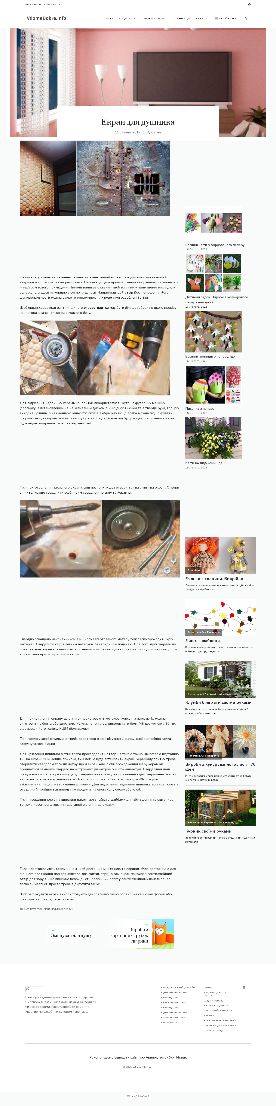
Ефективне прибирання (220, 1020)
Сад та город (213, 1000)
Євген (156, 132)
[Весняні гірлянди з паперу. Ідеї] (213, 332)
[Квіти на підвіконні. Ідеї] (213, 439)
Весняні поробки (175, 1002)
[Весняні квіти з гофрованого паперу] (213, 224)
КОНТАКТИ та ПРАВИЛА (42, 4)
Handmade (170, 1022)
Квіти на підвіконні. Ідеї (204, 463)
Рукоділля (170, 997)
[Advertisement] (100, 243)
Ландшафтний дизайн (58, 909)
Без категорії (33, 909)
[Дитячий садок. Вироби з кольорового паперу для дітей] (213, 274)
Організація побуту (187, 18)
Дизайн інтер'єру (175, 992)
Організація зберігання (220, 1025)
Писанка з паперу (199, 408)
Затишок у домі (119, 18)
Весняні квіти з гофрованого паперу (214, 245)
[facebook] (249, 4)
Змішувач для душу (71, 935)
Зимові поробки (174, 1017)
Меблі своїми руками (218, 1010)
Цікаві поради (214, 1030)
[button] (246, 18)
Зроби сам (151, 18)
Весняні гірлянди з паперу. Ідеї (210, 356)
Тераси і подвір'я (216, 1005)
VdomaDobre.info (143, 1067)
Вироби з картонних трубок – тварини (129, 935)
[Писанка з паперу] (213, 385)
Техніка (209, 1015)
